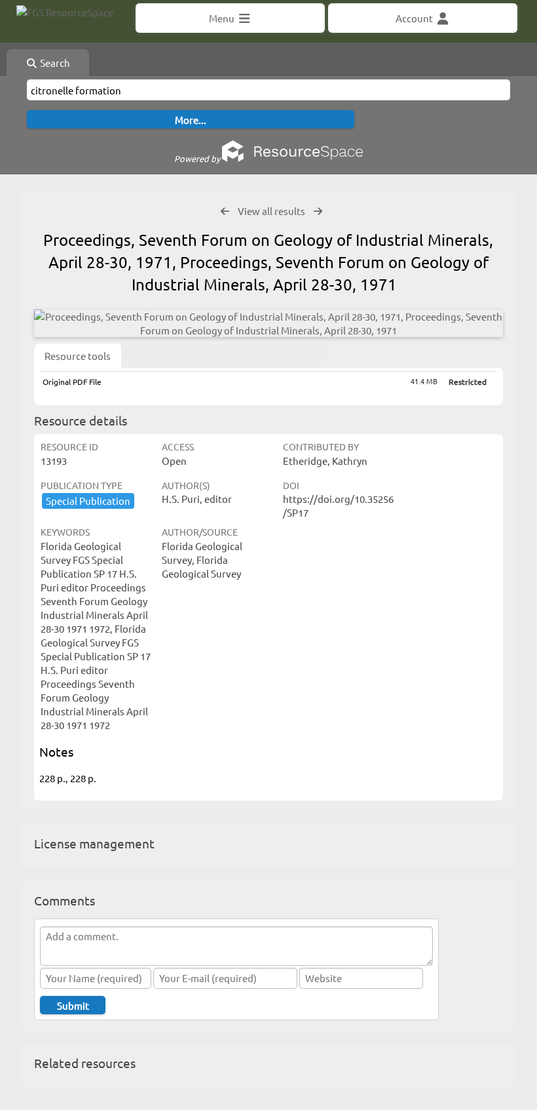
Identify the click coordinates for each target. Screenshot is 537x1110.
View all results (271, 211)
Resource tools (78, 355)
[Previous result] (225, 211)
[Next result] (318, 211)
